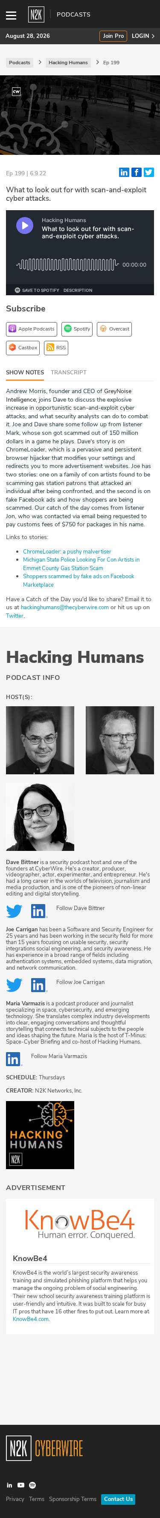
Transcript (69, 373)
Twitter (14, 616)
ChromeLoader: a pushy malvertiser (67, 552)
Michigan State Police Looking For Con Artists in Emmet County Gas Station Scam (81, 564)
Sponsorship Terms (72, 1499)
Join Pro (113, 36)
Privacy (15, 1499)
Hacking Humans (75, 657)
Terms (36, 1499)
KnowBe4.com (31, 1319)
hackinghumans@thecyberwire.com (65, 607)
